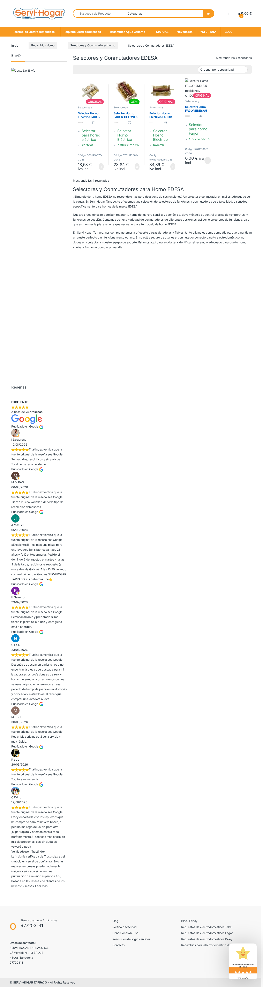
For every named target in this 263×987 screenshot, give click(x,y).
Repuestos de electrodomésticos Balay (206, 939)
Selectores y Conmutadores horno (92, 45)
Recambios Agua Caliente (127, 31)
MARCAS (162, 31)
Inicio (14, 45)
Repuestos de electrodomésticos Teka (206, 927)
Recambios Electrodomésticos (34, 31)
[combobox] (99, 13)
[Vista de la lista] (84, 69)
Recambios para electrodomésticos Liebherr (210, 945)
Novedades (185, 31)
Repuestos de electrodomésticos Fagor (207, 933)
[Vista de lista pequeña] (90, 69)
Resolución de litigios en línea (131, 939)
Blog (115, 921)
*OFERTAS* (209, 31)
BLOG (228, 31)
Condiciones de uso (125, 933)
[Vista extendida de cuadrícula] (78, 69)
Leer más (207, 160)
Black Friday (189, 921)
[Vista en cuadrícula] (96, 69)
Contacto (118, 945)
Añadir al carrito (99, 166)
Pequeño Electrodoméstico (82, 31)
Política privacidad (124, 927)
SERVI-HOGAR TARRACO (30, 982)
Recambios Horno (42, 45)
